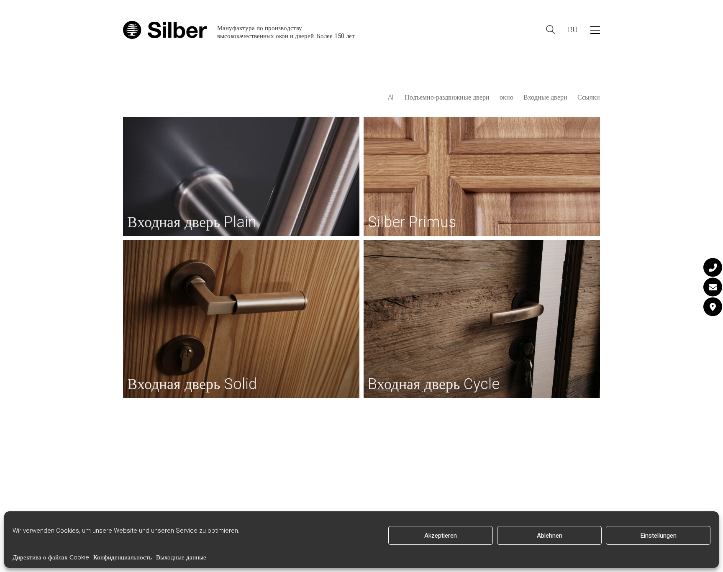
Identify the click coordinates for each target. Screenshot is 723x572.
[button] (595, 30)
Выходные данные (181, 557)
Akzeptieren (440, 535)
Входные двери (545, 97)
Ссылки (588, 97)
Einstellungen (658, 535)
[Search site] (550, 30)
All (391, 97)
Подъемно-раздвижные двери (447, 97)
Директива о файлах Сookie (51, 557)
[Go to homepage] (165, 30)
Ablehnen (549, 535)
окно (506, 97)
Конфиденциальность (122, 557)
